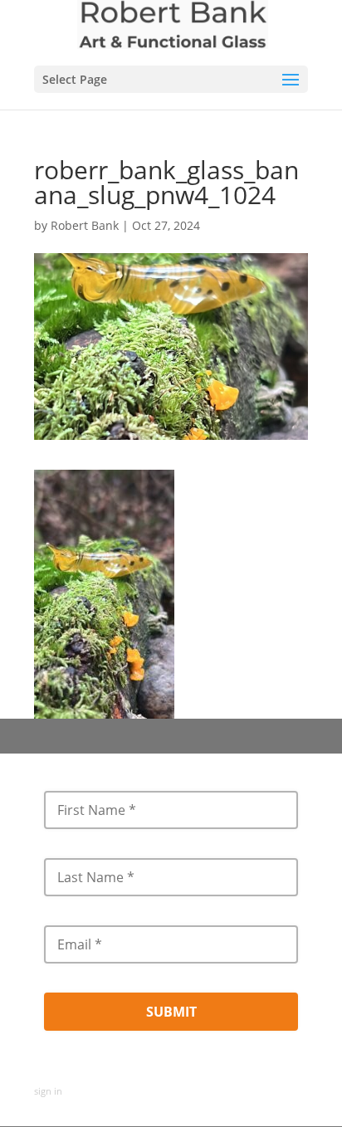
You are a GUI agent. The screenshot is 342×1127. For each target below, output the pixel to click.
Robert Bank (85, 225)
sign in (48, 1091)
